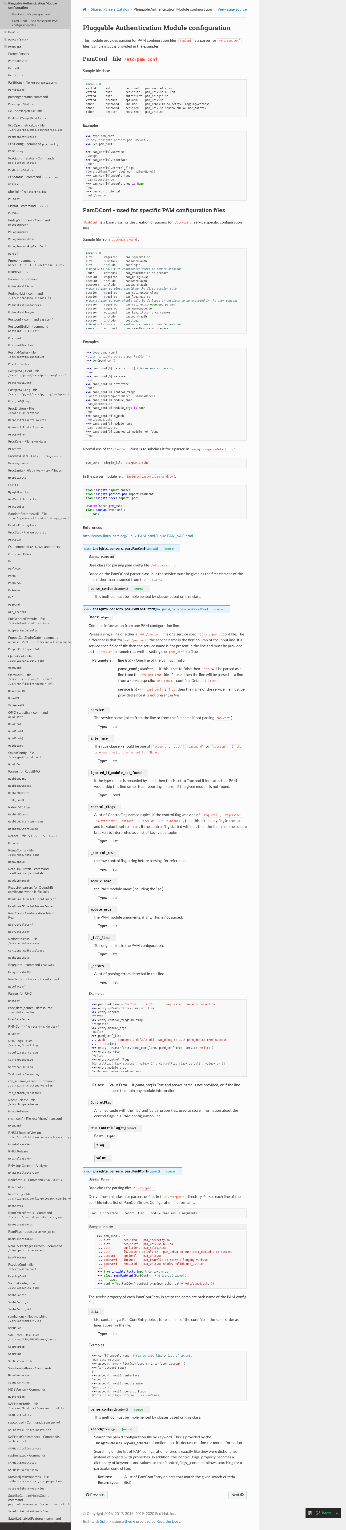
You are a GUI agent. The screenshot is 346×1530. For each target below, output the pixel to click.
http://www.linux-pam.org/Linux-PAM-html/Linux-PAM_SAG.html (138, 536)
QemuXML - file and (30, 679)
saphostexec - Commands (27, 1455)
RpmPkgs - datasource (31, 1231)
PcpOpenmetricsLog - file (35, 127)
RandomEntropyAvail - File (38, 516)
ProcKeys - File (27, 441)
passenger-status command (28, 97)
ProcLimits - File (35, 470)
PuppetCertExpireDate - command (39, 640)
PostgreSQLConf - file (37, 373)
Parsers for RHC (20, 993)
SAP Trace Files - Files (32, 1337)
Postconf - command (30, 319)
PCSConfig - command (33, 144)
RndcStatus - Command (35, 1180)
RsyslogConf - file (22, 1267)
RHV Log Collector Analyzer (28, 1166)
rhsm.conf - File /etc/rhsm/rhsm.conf (35, 1118)
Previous (97, 1495)
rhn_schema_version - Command (32, 1083)
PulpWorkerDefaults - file (28, 621)
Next (235, 1495)
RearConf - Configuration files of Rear (32, 915)
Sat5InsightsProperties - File (35, 1479)
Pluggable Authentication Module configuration (32, 5)
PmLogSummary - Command (29, 222)
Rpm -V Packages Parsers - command (35, 1248)
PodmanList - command (30, 296)
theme (130, 1521)
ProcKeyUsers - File (35, 456)
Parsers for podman (22, 279)
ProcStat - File (27, 532)
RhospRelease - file (23, 1102)
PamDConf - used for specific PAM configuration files (35, 23)
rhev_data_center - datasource (30, 1010)
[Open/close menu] (5, 3)
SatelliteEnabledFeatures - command (39, 1521)
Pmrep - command (36, 263)
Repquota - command (31, 965)
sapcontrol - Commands (34, 1422)
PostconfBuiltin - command (28, 329)
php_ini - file (27, 191)
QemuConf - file (26, 658)
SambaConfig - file (24, 1285)
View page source (232, 9)
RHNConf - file (33, 1026)
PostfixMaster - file (26, 354)
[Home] (84, 9)
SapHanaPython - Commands (29, 1368)
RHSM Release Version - (39, 1135)
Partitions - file (32, 82)
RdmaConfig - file (24, 852)
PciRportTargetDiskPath (25, 111)
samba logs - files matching (27, 1318)
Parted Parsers (18, 54)
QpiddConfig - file (24, 755)
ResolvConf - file (33, 979)
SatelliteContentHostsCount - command (39, 1500)
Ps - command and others (34, 547)
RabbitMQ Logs (19, 807)
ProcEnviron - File (24, 411)
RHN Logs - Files (23, 1043)
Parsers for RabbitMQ (24, 771)
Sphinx (105, 1521)
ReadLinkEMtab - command (28, 871)
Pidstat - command (28, 206)
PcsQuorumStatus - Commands (31, 160)
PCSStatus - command (33, 177)
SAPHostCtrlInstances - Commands (34, 1439)
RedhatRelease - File (24, 941)
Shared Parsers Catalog (110, 9)
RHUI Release (18, 1151)
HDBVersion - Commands (27, 1389)
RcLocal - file (32, 836)
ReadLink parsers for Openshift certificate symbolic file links (30, 890)
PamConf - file (31, 14)
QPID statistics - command (28, 715)
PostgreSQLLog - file (39, 392)
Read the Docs (168, 1521)
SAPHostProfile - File (36, 1406)
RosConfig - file (39, 1196)
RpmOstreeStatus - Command (35, 1215)
